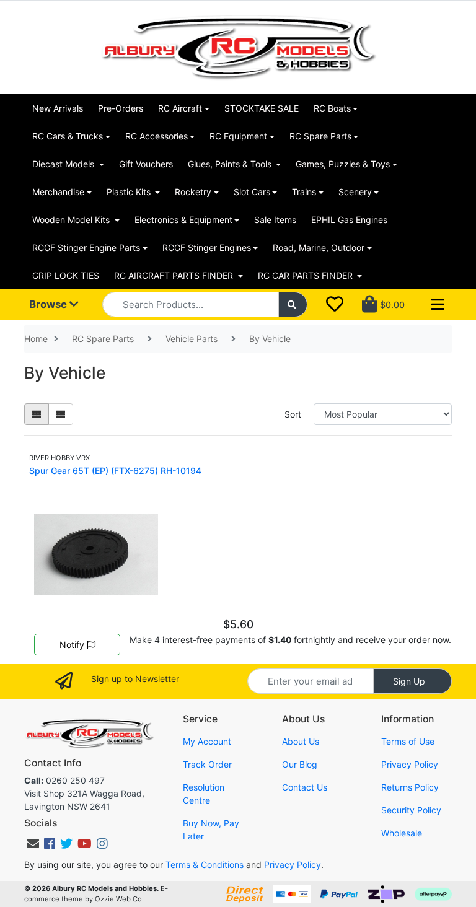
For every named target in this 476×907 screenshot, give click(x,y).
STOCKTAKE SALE (261, 108)
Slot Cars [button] (252, 191)
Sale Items (275, 219)
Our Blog (299, 764)
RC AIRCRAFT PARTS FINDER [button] (175, 275)
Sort (292, 414)
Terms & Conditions (204, 864)
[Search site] (293, 304)
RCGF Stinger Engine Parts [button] (86, 247)
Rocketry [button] (193, 191)
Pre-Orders (120, 108)
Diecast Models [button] (64, 164)
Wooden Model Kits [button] (72, 219)
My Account (207, 741)
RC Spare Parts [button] (320, 136)
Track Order (207, 764)
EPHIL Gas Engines (349, 219)
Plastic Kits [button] (130, 191)
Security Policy (411, 810)
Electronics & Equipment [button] (183, 219)
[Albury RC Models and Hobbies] (238, 46)
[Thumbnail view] (36, 414)
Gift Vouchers (146, 164)
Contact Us (304, 787)
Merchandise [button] (58, 191)
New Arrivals (57, 108)
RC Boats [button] (332, 108)
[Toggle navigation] (437, 304)
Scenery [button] (355, 191)
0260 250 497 (64, 780)
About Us (300, 741)
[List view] (60, 414)
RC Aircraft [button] (180, 108)
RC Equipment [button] (238, 136)
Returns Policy (410, 787)
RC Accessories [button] (156, 136)
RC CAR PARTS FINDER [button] (306, 275)
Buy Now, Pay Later (211, 829)
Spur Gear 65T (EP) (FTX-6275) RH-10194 (115, 470)
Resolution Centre (203, 793)
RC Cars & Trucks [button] (67, 136)
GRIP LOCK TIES (65, 275)
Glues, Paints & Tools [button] (231, 164)
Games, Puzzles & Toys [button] (343, 164)
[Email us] (33, 843)
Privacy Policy (409, 764)
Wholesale (401, 833)
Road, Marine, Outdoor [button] (318, 247)
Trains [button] (304, 191)
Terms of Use (407, 741)
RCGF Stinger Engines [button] (206, 247)
